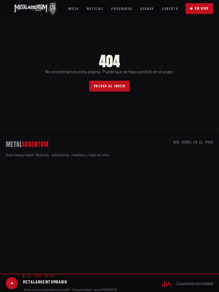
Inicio (73, 8)
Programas (121, 8)
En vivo (202, 8)
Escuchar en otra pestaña (195, 283)
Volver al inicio (109, 86)
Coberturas (173, 8)
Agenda (147, 8)
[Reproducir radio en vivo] (12, 283)
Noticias (95, 8)
